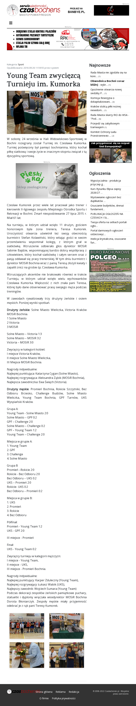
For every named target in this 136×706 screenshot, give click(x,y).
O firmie (44, 698)
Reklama (61, 691)
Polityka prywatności (63, 698)
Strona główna (44, 691)
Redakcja (74, 691)
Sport (21, 64)
